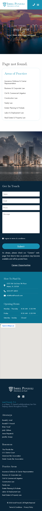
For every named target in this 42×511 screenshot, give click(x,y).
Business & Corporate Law (14, 88)
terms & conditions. (19, 238)
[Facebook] (19, 396)
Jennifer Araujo (7, 437)
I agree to (15, 238)
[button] (38, 5)
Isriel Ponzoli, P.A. (9, 402)
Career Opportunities (21, 265)
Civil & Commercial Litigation (15, 93)
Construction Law (10, 98)
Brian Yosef (6, 427)
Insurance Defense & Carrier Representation (15, 82)
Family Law (8, 103)
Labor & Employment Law (14, 113)
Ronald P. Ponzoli (8, 423)
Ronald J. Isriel (7, 420)
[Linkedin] (23, 396)
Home (9, 35)
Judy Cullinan (6, 430)
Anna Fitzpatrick (7, 433)
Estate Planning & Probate (14, 108)
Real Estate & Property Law (14, 117)
